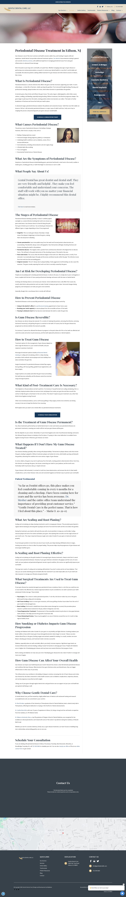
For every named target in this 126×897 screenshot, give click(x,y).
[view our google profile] (100, 6)
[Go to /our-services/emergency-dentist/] (100, 95)
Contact (42, 875)
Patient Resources (45, 870)
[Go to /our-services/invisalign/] (100, 72)
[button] (63, 2)
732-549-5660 (36, 746)
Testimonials (43, 868)
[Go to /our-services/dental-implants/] (100, 87)
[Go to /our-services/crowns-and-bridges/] (100, 65)
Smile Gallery (43, 866)
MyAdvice (49, 887)
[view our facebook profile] (98, 6)
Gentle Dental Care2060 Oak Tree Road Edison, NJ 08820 (73, 863)
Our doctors (43, 861)
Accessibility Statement (86, 887)
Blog (41, 873)
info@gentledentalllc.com (100, 866)
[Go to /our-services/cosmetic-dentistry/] (100, 80)
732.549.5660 (119, 6)
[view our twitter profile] (103, 6)
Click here (20, 207)
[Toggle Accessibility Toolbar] (3, 894)
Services (42, 863)
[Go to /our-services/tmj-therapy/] (100, 102)
